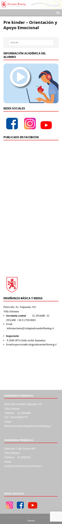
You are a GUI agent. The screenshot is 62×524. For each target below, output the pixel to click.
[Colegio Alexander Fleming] (31, 7)
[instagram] (30, 130)
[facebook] (12, 130)
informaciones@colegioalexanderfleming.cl (30, 328)
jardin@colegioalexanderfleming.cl (23, 466)
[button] (57, 12)
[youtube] (46, 130)
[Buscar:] (31, 42)
